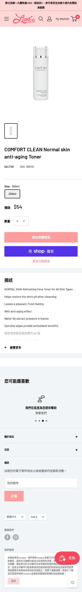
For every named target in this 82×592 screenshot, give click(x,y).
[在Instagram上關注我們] (16, 537)
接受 (13, 581)
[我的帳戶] (49, 18)
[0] (74, 18)
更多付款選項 (41, 261)
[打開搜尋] (40, 18)
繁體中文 (11, 516)
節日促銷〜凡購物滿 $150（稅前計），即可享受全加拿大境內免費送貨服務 (41, 5)
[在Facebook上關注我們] (7, 537)
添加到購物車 (41, 237)
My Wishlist (61, 19)
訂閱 (14, 496)
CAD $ (34, 516)
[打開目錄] (6, 19)
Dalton (9, 166)
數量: (7, 221)
